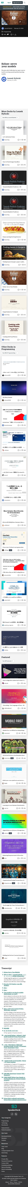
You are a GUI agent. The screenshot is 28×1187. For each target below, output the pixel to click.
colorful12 (7, 600)
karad (6, 475)
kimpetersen (8, 883)
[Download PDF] (15, 34)
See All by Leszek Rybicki (9, 117)
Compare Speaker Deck (7, 1150)
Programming (7, 31)
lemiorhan (7, 758)
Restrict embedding (6, 1169)
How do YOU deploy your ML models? (13, 984)
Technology (4, 1123)
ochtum (6, 450)
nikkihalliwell (7, 708)
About (7, 1182)
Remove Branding (6, 1167)
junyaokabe (7, 575)
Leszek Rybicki (14, 78)
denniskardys (8, 908)
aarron (6, 808)
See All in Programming (8, 353)
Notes (3, 1171)
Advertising (4, 1152)
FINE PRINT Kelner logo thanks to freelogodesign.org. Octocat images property (15, 1079)
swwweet (7, 733)
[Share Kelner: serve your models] (8, 34)
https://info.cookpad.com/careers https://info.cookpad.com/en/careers (15, 1099)
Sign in (9, 2)
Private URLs (4, 1159)
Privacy (15, 1182)
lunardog (6, 139)
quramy (6, 933)
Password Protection (6, 1161)
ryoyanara (7, 500)
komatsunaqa (8, 425)
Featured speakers (6, 1129)
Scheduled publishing (6, 1165)
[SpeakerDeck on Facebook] (12, 1114)
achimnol (6, 525)
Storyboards (4, 1125)
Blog (2, 1148)
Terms (11, 1182)
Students (3, 1140)
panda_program (8, 625)
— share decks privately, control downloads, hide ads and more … (14, 7)
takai (5, 958)
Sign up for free (17, 2)
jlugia (5, 783)
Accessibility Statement (14, 1183)
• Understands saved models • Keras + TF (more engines (15, 1061)
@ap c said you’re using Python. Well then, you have (14, 1009)
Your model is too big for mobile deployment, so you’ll (13, 993)
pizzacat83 (7, 375)
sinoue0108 (7, 400)
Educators (4, 1138)
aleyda (6, 683)
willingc (6, 550)
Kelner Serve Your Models (12, 972)
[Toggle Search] (24, 2)
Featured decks (5, 1127)
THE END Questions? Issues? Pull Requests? (14, 1074)
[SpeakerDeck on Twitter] (16, 1114)
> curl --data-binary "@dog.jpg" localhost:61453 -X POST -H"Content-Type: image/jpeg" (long (15, 1046)
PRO (10, 550)
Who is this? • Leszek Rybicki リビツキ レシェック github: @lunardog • (15, 975)
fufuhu (6, 650)
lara (5, 858)
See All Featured (7, 661)
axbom (6, 833)
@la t (5, 988)
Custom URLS (5, 1163)
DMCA (20, 1182)
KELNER (6, 1028)
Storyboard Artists (6, 1136)
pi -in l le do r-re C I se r (11, 1030)
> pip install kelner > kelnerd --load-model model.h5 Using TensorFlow (15, 1036)
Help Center (4, 1146)
